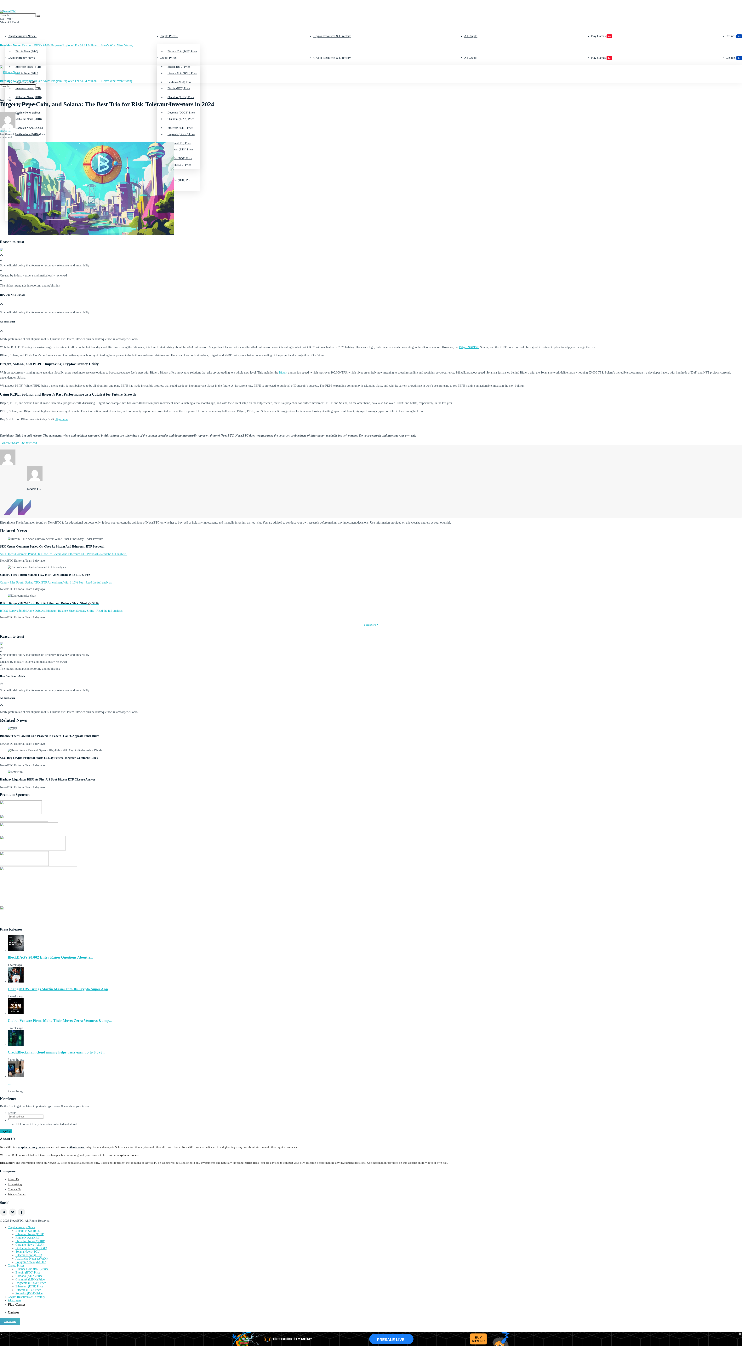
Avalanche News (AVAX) (31, 1258)
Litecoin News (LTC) (28, 1255)
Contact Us (14, 1189)
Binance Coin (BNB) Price (182, 51)
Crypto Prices (168, 36)
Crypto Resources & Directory (332, 36)
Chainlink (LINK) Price (181, 119)
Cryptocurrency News (21, 36)
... (9, 1084)
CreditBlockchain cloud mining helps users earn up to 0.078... (56, 1052)
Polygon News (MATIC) (30, 1262)
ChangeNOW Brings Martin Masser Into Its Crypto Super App (58, 989)
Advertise (10, 1321)
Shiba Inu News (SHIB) (28, 119)
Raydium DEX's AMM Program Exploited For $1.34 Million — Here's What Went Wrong (66, 45)
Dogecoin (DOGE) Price (181, 134)
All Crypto (470, 36)
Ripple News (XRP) (27, 1237)
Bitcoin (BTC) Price (179, 88)
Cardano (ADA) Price (29, 1276)
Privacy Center (17, 1194)
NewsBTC (5, 130)
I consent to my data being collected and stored (48, 1124)
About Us (13, 1179)
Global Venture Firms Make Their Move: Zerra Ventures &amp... (60, 1020)
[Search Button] (38, 16)
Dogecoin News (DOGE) (31, 1248)
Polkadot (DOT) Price (180, 180)
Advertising (15, 1184)
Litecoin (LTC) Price (179, 164)
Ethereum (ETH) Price (180, 149)
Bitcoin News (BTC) (26, 51)
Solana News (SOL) (27, 1251)
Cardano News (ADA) (29, 1244)
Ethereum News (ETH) (29, 1234)
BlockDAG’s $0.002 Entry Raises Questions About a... (50, 957)
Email (12, 1112)
